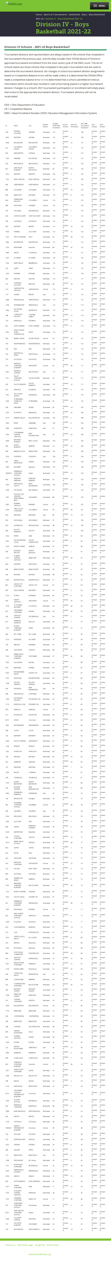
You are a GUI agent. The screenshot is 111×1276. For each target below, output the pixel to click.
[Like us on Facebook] (3, 1261)
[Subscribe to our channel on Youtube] (23, 1261)
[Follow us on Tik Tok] (43, 1261)
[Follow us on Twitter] (12, 1261)
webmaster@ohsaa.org (40, 1254)
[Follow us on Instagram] (33, 1261)
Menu (102, 5)
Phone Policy (53, 1245)
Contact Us (10, 1245)
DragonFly (40, 1245)
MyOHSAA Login (25, 1245)
